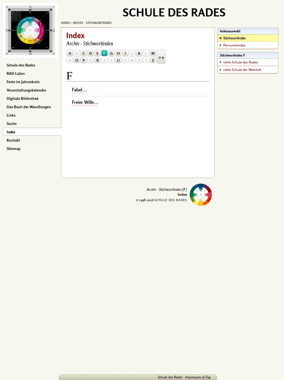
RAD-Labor (16, 73)
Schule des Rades (21, 65)
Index (11, 132)
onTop (206, 377)
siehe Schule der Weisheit (242, 69)
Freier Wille (83, 102)
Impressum (193, 377)
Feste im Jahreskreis (23, 82)
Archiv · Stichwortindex (92, 23)
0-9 (161, 57)
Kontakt (13, 140)
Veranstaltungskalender (26, 90)
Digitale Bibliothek (23, 98)
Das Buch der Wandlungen (29, 107)
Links (11, 115)
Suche (12, 123)
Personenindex (234, 45)
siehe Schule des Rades (240, 62)
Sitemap (14, 148)
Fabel (77, 89)
